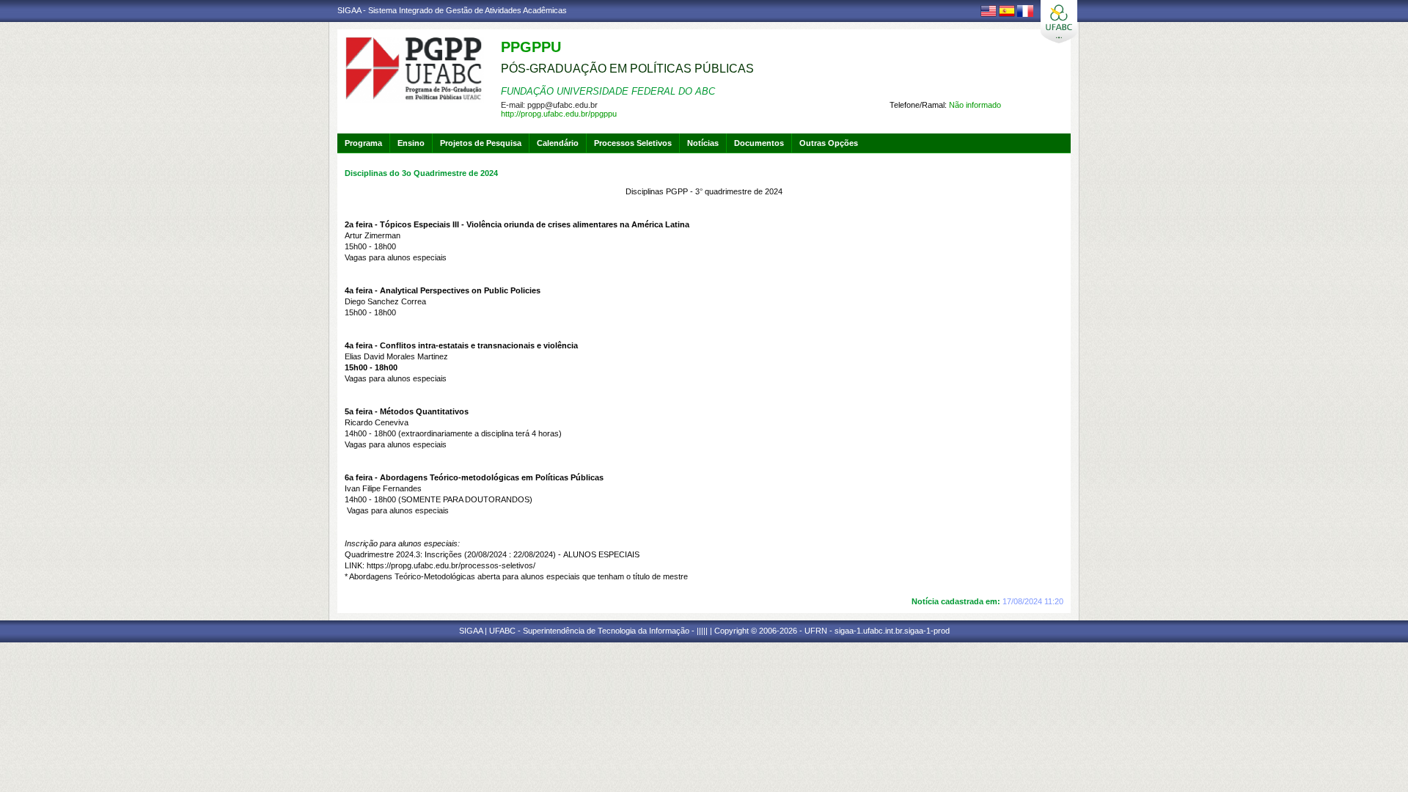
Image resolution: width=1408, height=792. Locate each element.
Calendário (558, 143)
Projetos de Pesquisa (480, 143)
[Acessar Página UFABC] (1059, 21)
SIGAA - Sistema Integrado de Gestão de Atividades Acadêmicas (452, 10)
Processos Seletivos (633, 143)
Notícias (703, 143)
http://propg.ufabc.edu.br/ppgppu (559, 113)
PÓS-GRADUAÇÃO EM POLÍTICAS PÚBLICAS (627, 68)
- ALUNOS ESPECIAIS (551, 554)
